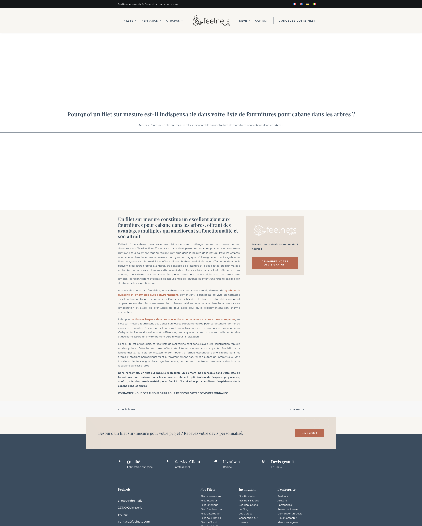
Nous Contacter (287, 517)
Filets (128, 20)
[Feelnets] (211, 20)
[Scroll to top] (415, 519)
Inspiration (149, 20)
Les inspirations (248, 504)
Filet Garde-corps (211, 509)
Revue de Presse (287, 509)
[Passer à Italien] (314, 4)
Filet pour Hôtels (210, 517)
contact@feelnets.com (134, 521)
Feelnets (282, 496)
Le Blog (243, 509)
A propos (173, 20)
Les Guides (245, 513)
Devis (243, 20)
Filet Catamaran (210, 513)
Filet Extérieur (209, 504)
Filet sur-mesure (210, 496)
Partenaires (284, 504)
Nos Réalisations (249, 500)
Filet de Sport (208, 522)
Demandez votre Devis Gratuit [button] (275, 263)
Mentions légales (287, 522)
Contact (262, 20)
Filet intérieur (208, 500)
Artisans (282, 500)
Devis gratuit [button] (309, 433)
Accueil (142, 125)
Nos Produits (247, 496)
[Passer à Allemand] (308, 4)
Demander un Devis (289, 513)
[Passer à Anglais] (301, 4)
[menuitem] (295, 4)
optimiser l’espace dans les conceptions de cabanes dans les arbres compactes (183, 319)
